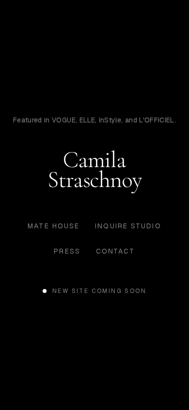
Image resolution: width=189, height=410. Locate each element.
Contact (115, 251)
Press (67, 251)
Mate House (53, 226)
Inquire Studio (128, 226)
